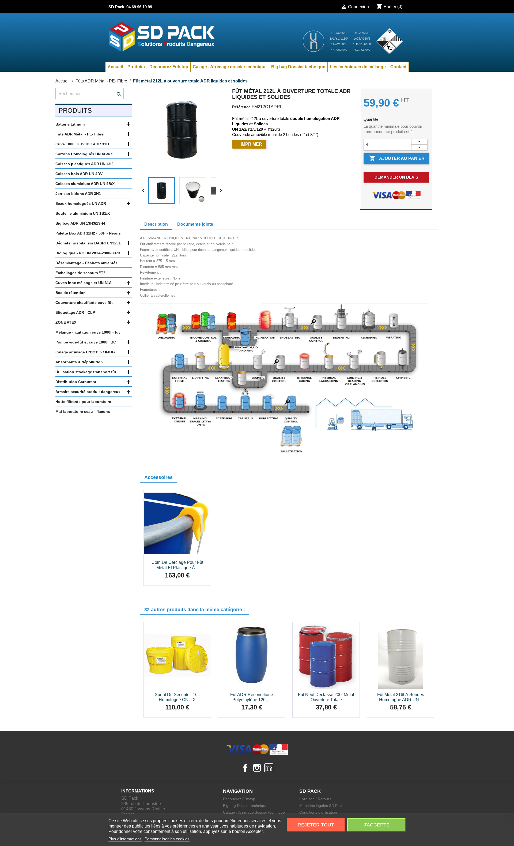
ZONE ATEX (65, 322)
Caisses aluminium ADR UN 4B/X (85, 184)
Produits (136, 67)
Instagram (257, 767)
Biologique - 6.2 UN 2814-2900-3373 (87, 253)
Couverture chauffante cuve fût (84, 302)
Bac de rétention (70, 292)
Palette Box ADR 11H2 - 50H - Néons (88, 233)
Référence (241, 107)
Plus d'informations (125, 839)
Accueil (115, 67)
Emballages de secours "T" (80, 273)
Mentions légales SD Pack (321, 805)
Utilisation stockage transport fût (85, 372)
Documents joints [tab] (195, 224)
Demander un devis (396, 177)
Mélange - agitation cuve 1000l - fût (87, 332)
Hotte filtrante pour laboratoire (83, 401)
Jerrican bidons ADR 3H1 (78, 193)
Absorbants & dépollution (79, 362)
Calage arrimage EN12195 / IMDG (85, 352)
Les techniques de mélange (358, 67)
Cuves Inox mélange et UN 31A (83, 283)
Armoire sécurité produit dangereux (87, 392)
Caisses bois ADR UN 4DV (79, 174)
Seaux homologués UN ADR (80, 203)
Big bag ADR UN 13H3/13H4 (80, 223)
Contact (398, 67)
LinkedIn (268, 767)
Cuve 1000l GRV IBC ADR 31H (82, 144)
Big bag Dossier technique (298, 67)
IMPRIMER (251, 144)
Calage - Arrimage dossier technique (230, 67)
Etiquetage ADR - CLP (75, 312)
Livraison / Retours (315, 799)
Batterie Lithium (70, 124)
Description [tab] (156, 224)
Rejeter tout (316, 825)
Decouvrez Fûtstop (168, 67)
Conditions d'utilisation (318, 812)
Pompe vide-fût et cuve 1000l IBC (85, 342)
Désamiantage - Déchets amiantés (86, 263)
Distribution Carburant (75, 382)
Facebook (245, 767)
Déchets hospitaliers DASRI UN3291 (88, 243)
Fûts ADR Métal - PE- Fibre (79, 134)
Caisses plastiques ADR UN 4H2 (84, 164)
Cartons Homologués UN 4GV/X (84, 154)
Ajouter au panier (397, 158)
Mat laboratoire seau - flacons (82, 411)
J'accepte (377, 825)
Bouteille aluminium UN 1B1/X (82, 213)
